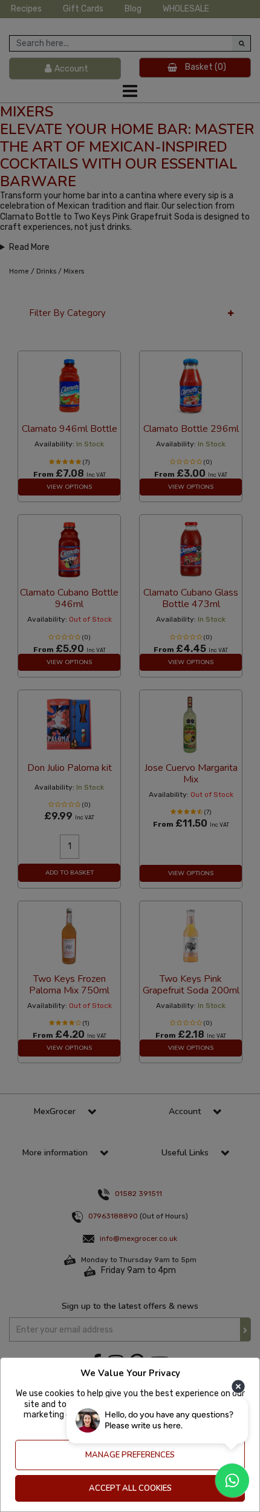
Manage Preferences (130, 1455)
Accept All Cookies (130, 1488)
